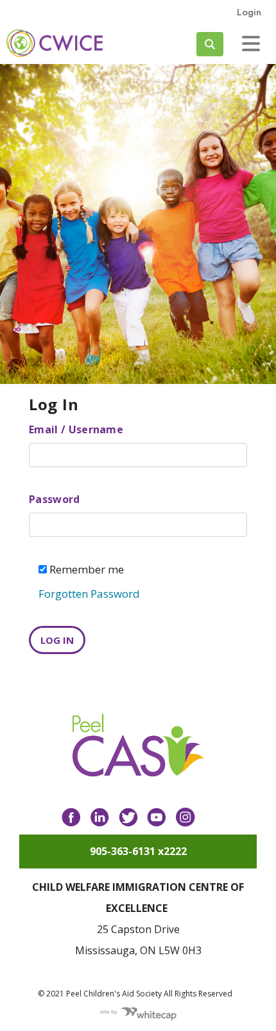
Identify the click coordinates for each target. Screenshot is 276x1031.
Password (54, 499)
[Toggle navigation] (251, 43)
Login (249, 12)
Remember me (85, 569)
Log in (57, 640)
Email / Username (76, 429)
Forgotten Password (89, 593)
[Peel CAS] (138, 746)
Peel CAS (54, 43)
